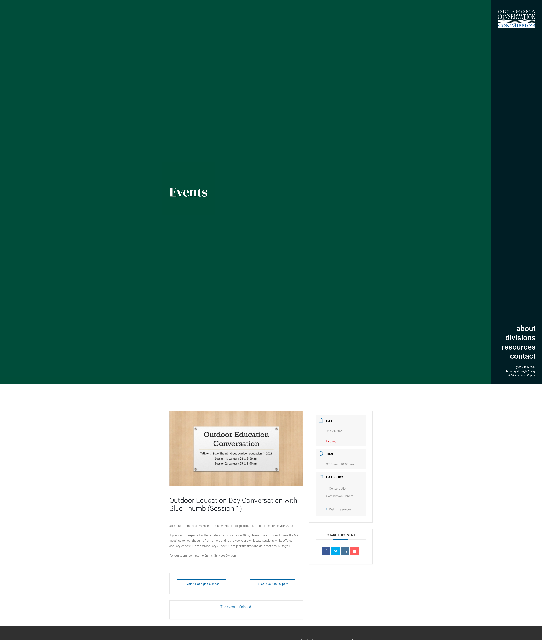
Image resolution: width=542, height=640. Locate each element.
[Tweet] (335, 551)
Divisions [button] (520, 337)
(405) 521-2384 (526, 367)
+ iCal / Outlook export (273, 584)
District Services (340, 509)
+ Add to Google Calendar (201, 584)
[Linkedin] (345, 551)
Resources (519, 347)
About (526, 328)
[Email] (354, 551)
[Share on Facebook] (326, 551)
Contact (523, 356)
